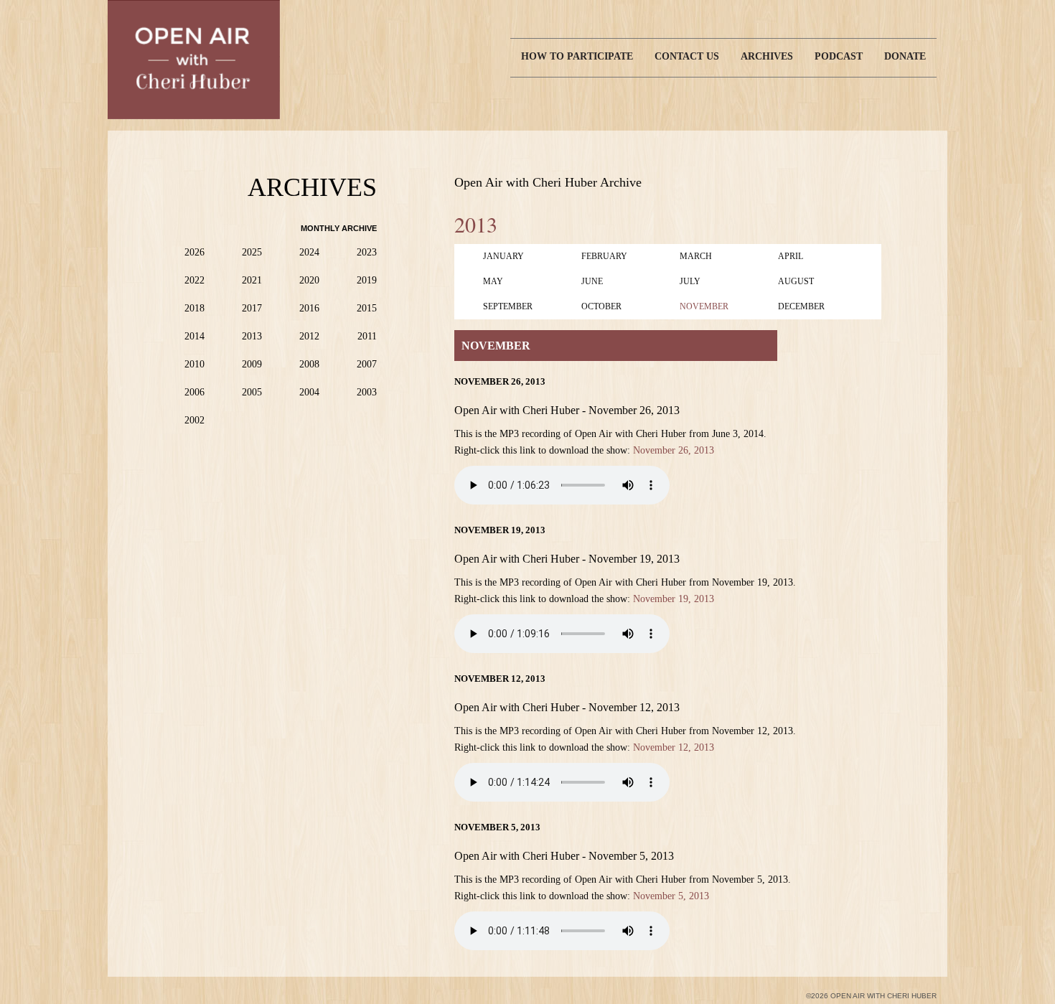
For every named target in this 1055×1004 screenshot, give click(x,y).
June (592, 281)
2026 (194, 252)
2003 (367, 392)
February (604, 256)
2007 (367, 364)
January (503, 256)
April (790, 256)
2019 (367, 280)
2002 (194, 420)
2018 (194, 308)
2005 (252, 392)
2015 (367, 308)
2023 (367, 252)
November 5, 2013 (671, 896)
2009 (252, 364)
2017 (252, 308)
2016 (309, 308)
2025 (252, 252)
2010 (194, 364)
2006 (194, 392)
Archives (767, 56)
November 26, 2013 (673, 450)
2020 (309, 280)
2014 (194, 336)
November (704, 306)
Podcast (839, 56)
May (493, 281)
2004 (309, 392)
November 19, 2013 (673, 599)
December (801, 306)
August (796, 281)
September (508, 306)
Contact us (687, 56)
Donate (905, 56)
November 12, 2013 (673, 747)
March (696, 256)
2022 (194, 280)
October (601, 306)
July (690, 281)
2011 (367, 336)
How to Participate (577, 56)
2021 (252, 280)
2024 (309, 252)
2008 (309, 364)
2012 (309, 336)
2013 (252, 336)
